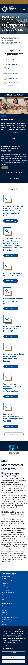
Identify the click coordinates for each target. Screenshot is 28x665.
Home (2, 37)
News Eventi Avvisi (6, 2)
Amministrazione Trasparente (10, 581)
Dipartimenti (14, 37)
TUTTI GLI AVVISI (14, 434)
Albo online (5, 583)
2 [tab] (8, 172)
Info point (4, 599)
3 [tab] (11, 172)
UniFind (4, 578)
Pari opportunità (6, 622)
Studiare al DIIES (13, 64)
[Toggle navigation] (24, 9)
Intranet (4, 612)
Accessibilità (5, 588)
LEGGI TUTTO (15, 133)
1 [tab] (6, 172)
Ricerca (10, 69)
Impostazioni (13, 653)
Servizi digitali (5, 615)
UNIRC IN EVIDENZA (14, 95)
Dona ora (4, 624)
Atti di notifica (5, 590)
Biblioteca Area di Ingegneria (14, 84)
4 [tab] (14, 172)
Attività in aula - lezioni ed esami (10, 617)
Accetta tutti (13, 661)
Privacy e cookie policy (8, 648)
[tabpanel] (14, 157)
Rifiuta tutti (13, 657)
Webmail (4, 606)
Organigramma (6, 576)
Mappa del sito (6, 597)
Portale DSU (5, 610)
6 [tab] (19, 172)
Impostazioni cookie (7, 595)
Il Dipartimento (13, 78)
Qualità (4, 585)
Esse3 (4, 608)
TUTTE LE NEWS (14, 178)
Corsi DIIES (12, 60)
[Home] (8, 8)
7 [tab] (21, 172)
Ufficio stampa (6, 619)
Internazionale (13, 74)
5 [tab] (16, 172)
